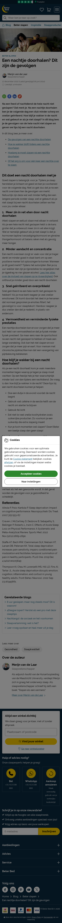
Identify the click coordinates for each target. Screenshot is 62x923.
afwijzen (8, 462)
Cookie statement (22, 459)
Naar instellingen (31, 481)
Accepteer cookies (31, 473)
